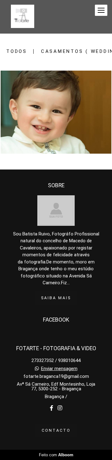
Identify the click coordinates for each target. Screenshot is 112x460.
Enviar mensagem (59, 368)
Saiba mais (56, 297)
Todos (16, 51)
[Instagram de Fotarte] (60, 408)
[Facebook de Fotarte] (51, 408)
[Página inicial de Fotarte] (22, 17)
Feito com (56, 455)
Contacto (56, 430)
